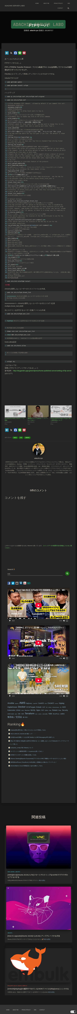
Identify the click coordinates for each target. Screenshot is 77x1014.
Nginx (38, 710)
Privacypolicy (58, 3)
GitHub (49, 707)
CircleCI (51, 703)
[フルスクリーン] (67, 621)
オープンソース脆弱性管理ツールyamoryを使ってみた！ (27, 751)
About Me (46, 3)
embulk (24, 985)
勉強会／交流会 (15, 717)
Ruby (59, 710)
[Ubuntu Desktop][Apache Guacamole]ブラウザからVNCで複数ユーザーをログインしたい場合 (38, 758)
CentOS (41, 703)
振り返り (25, 717)
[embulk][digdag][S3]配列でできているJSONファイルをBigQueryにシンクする (38, 989)
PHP (42, 710)
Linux (18, 710)
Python (46, 710)
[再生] (10, 621)
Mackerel (27, 710)
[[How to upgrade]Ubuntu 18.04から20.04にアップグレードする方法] (38, 908)
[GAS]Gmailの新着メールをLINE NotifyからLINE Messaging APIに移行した (32, 737)
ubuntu (39, 713)
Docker (22, 707)
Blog (15, 437)
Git (46, 707)
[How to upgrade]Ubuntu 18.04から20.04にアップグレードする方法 (34, 936)
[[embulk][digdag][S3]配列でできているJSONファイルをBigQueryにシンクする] (38, 964)
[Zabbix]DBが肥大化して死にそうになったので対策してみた (28, 730)
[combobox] (35, 574)
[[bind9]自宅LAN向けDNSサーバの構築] (15, 411)
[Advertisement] (38, 389)
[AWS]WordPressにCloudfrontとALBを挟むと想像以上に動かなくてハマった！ (33, 762)
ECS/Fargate (30, 707)
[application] (38, 605)
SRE (19, 714)
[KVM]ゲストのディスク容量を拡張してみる (23, 755)
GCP (43, 707)
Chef (46, 703)
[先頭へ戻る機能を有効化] (73, 1010)
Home (37, 3)
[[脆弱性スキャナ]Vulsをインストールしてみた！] (38, 411)
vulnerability (45, 713)
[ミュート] (64, 621)
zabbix (62, 714)
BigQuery (29, 703)
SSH (22, 714)
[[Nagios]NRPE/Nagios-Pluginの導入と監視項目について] (61, 411)
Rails (50, 710)
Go (60, 707)
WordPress (56, 714)
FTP (21, 437)
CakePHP (35, 703)
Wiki (69, 3)
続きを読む (42, 880)
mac (22, 710)
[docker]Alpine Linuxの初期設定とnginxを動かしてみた (26, 765)
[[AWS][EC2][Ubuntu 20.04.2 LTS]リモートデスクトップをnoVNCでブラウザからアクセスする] (38, 847)
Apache (16, 703)
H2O (64, 707)
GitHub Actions (55, 707)
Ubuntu (27, 437)
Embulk (39, 707)
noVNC (13, 871)
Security (65, 710)
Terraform (29, 713)
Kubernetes (11, 710)
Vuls (50, 714)
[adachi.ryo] (38, 449)
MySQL (33, 710)
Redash (55, 710)
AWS (22, 702)
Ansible (11, 703)
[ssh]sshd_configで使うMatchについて (21, 747)
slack (16, 713)
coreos (56, 703)
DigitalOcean (12, 707)
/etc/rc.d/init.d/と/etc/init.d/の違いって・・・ (23, 733)
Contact (60, 8)
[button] (73, 1012)
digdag (19, 985)
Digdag (61, 703)
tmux (36, 713)
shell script (11, 714)
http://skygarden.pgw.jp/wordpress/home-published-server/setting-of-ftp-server (42, 371)
